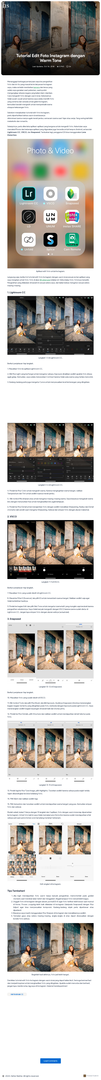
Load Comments (50, 1061)
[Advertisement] (75, 98)
